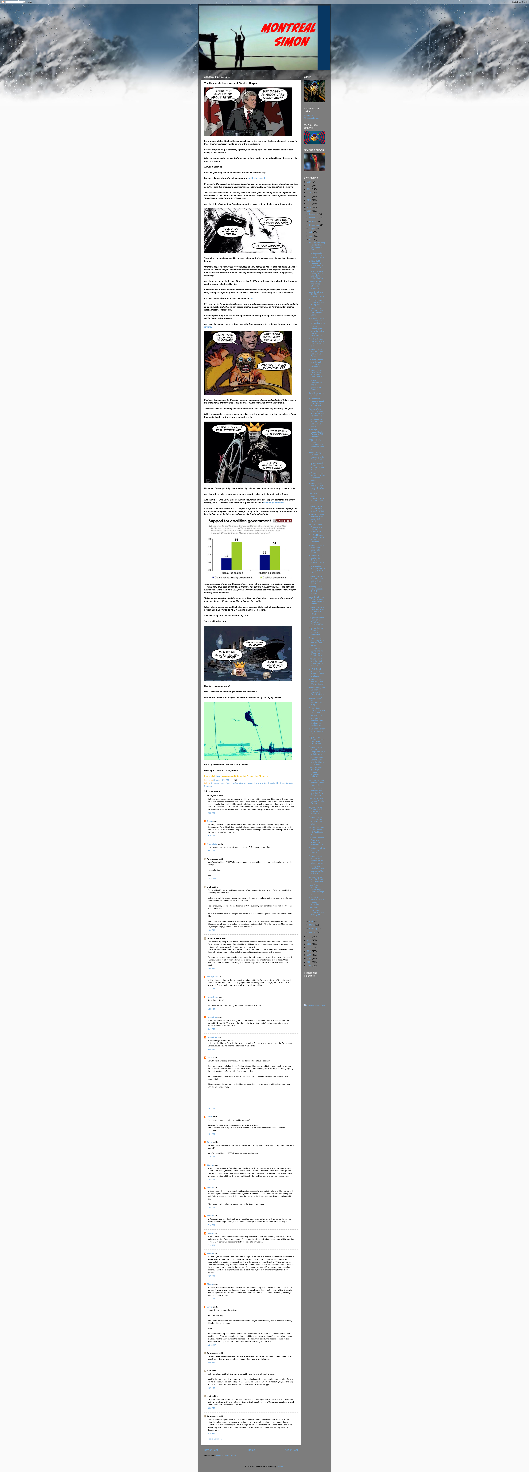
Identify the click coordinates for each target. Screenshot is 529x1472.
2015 (309, 211)
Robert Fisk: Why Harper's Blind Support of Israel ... (316, 517)
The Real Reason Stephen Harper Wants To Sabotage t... (317, 538)
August (312, 229)
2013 (309, 940)
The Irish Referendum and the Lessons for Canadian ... (315, 384)
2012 (309, 944)
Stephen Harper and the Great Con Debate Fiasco (316, 352)
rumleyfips (212, 977)
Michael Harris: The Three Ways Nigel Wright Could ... (316, 285)
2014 (309, 937)
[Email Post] (235, 780)
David (209, 1058)
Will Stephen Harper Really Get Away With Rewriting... (316, 433)
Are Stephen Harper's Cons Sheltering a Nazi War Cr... (316, 721)
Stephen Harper (246, 783)
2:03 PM (211, 930)
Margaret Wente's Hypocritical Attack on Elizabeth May (316, 621)
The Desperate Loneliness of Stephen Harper (317, 255)
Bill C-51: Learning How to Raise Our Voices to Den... (317, 246)
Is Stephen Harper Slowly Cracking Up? (317, 731)
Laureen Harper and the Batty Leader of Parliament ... (316, 363)
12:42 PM (212, 1345)
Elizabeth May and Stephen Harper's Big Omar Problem (317, 691)
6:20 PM (211, 1408)
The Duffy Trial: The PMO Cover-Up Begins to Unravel (315, 772)
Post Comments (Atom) (226, 1456)
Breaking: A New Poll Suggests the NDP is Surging (316, 590)
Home (251, 1449)
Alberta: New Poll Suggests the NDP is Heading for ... (317, 831)
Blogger (280, 1466)
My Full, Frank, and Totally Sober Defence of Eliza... (316, 672)
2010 (309, 951)
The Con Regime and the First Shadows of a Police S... (316, 662)
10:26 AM (212, 879)
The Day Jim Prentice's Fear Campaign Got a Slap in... (316, 870)
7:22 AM (211, 1299)
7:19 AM (211, 1276)
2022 (309, 186)
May (311, 239)
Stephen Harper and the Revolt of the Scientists (317, 508)
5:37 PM (211, 989)
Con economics (218, 783)
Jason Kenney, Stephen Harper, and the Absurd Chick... (316, 456)
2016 (309, 207)
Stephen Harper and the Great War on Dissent (316, 681)
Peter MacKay (232, 783)
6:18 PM (211, 1388)
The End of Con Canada (264, 783)
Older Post (291, 1449)
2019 (309, 196)
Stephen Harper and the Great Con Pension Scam (316, 311)
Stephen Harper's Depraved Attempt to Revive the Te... (316, 841)
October (313, 221)
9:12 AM (211, 813)
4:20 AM (211, 1157)
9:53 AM (211, 851)
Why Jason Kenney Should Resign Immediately (316, 900)
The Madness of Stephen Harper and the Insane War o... (317, 466)
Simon (210, 1165)
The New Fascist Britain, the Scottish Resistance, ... (316, 631)
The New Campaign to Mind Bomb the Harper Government (316, 331)
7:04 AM (211, 1180)
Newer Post (211, 1449)
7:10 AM (211, 1225)
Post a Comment (215, 1439)
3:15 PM (211, 1433)
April (311, 921)
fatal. (252, 298)
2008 (309, 958)
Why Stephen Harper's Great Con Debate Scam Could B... (317, 402)
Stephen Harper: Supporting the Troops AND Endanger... (316, 810)
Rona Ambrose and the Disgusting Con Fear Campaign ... (316, 889)
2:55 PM (211, 969)
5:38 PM (211, 1009)
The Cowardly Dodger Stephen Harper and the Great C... (317, 498)
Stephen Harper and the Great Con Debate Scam (316, 579)
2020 (309, 193)
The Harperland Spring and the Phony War (316, 302)
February (313, 929)
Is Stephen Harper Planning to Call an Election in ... (317, 320)
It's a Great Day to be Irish (317, 394)
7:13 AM (211, 1245)
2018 (309, 200)
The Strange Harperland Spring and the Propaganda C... (316, 912)
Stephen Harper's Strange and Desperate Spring (316, 548)
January (313, 932)
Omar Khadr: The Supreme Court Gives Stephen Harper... (316, 600)
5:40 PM (211, 1363)
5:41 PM (211, 1029)
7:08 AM (211, 1208)
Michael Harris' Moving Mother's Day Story (315, 701)
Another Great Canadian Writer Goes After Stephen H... (317, 711)
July (311, 232)
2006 (309, 966)
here (218, 776)
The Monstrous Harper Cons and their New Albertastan (316, 791)
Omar (209, 821)
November (314, 218)
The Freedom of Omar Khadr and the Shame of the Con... (316, 761)
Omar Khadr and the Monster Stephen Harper (317, 294)
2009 (309, 955)
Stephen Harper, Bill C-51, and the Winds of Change (316, 820)
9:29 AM (211, 836)
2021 (309, 189)
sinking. (208, 327)
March (312, 925)
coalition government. (273, 503)
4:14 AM (211, 1134)
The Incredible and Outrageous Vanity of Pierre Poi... (317, 569)
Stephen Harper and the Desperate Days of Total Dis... (317, 750)
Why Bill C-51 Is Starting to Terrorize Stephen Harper (317, 559)
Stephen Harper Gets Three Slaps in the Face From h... (316, 373)
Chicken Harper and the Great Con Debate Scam (316, 422)
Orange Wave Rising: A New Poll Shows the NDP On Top (316, 412)
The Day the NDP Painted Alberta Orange (316, 801)
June (311, 236)
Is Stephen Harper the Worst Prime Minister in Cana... (317, 476)
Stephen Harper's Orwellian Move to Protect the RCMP (316, 610)
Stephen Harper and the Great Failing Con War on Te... (317, 486)
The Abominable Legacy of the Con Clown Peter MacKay (316, 274)
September (314, 225)
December (314, 214)
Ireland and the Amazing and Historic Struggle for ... (316, 528)
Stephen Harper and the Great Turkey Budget (316, 879)
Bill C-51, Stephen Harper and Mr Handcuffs (316, 782)
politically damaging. (257, 178)
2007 (309, 962)
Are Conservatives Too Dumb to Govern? (317, 850)
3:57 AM (211, 1109)
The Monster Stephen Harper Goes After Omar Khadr (317, 740)
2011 (309, 948)
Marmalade (212, 844)
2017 (309, 204)
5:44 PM (211, 1049)
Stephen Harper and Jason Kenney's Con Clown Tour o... (316, 859)
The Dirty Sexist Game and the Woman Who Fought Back (316, 651)
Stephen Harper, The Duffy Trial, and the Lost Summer (316, 641)
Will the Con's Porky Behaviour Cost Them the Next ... (316, 444)
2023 (309, 182)
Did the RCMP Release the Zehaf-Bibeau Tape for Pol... (316, 264)
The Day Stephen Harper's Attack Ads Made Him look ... (316, 342)
